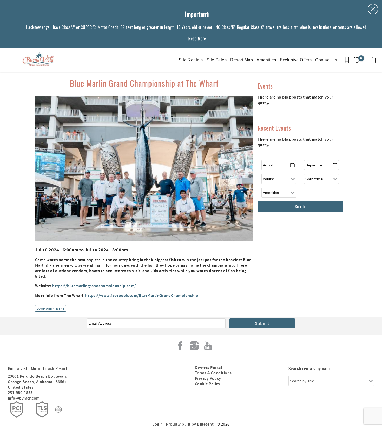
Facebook (180, 346)
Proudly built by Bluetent (190, 424)
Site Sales (217, 60)
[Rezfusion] (58, 409)
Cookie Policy (207, 384)
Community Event (50, 308)
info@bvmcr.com (24, 398)
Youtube (208, 346)
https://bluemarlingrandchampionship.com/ (94, 286)
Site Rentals (191, 60)
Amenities (266, 60)
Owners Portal (208, 367)
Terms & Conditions (213, 373)
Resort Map (241, 60)
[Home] (39, 60)
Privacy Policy (208, 378)
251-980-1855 (20, 393)
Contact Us (326, 60)
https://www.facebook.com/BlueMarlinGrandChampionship (141, 295)
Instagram (194, 346)
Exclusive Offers (296, 60)
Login (157, 424)
